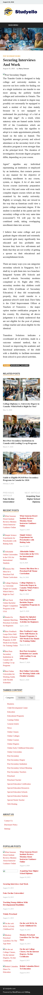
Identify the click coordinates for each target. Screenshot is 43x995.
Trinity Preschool (10, 914)
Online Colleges (13, 736)
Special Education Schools (17, 792)
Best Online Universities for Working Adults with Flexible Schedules (30, 673)
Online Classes (13, 732)
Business (10, 704)
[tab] (10, 697)
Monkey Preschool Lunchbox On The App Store (29, 937)
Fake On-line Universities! (13, 893)
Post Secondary (13, 756)
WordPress (16, 992)
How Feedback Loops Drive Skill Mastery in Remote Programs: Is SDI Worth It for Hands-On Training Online (30, 636)
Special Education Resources (18, 788)
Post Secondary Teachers (16, 772)
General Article (13, 724)
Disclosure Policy (10, 825)
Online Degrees (13, 744)
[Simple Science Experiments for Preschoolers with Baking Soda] (10, 535)
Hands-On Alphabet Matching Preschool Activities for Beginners (29, 619)
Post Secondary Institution (17, 764)
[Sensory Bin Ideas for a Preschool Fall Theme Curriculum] (10, 569)
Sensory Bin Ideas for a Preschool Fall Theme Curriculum (29, 571)
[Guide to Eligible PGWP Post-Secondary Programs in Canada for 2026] (21, 464)
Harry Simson (24, 68)
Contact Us (8, 821)
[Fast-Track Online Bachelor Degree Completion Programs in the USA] (10, 600)
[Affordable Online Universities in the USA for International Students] (10, 552)
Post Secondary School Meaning (19, 768)
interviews (15, 365)
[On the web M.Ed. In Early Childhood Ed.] (10, 923)
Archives (21, 698)
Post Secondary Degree (11, 56)
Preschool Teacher (14, 780)
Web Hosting (12, 804)
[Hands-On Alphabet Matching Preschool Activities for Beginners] (10, 617)
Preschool (11, 776)
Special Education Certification (19, 784)
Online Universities (14, 752)
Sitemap (7, 829)
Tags (31, 698)
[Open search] (37, 25)
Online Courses (13, 740)
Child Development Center (17, 708)
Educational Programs (15, 716)
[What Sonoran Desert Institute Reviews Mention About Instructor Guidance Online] (10, 516)
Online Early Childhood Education (20, 748)
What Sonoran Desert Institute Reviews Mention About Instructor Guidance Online (28, 521)
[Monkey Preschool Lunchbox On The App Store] (10, 935)
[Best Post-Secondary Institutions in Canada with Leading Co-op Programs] (21, 427)
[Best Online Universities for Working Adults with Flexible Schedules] (10, 671)
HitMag (27, 992)
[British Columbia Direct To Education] (10, 966)
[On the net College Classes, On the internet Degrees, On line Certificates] (10, 949)
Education (11, 712)
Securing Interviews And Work (15, 884)
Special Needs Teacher (15, 800)
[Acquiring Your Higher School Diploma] (10, 871)
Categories (10, 698)
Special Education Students (17, 796)
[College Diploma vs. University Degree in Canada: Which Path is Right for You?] (21, 390)
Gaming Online (13, 720)
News (9, 728)
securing (25, 365)
